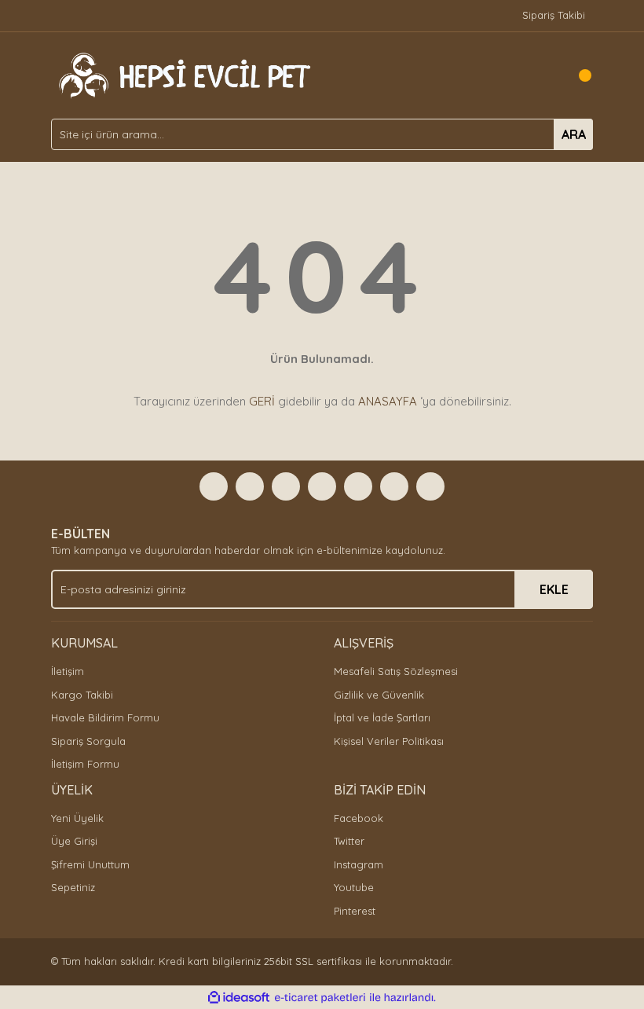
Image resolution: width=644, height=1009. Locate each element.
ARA (574, 134)
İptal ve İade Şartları (382, 717)
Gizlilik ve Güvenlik (379, 694)
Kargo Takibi (82, 694)
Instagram (358, 864)
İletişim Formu (85, 764)
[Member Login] (546, 75)
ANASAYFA (387, 401)
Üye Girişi (74, 841)
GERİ (262, 401)
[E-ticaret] (320, 998)
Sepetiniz (73, 887)
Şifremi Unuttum (90, 864)
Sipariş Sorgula (88, 741)
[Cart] (577, 75)
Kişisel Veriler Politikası (389, 741)
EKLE (554, 589)
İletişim (67, 671)
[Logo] (182, 74)
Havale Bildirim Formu (105, 717)
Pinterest (354, 910)
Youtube (354, 887)
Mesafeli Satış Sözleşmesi (396, 671)
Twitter (349, 841)
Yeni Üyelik (77, 818)
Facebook (358, 818)
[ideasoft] (238, 998)
